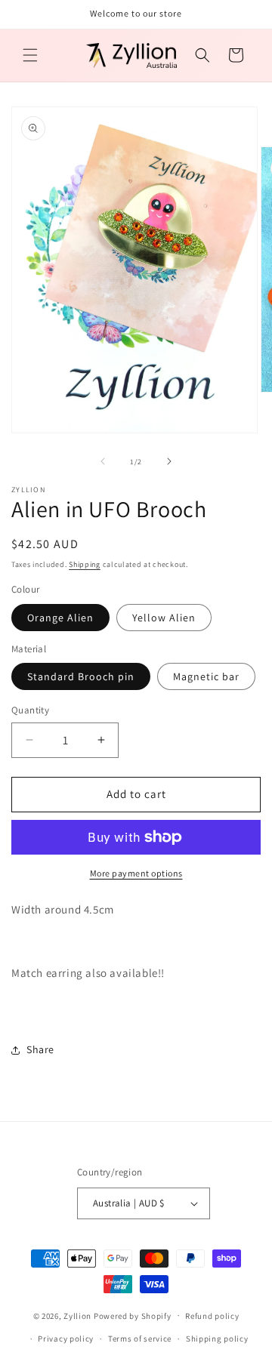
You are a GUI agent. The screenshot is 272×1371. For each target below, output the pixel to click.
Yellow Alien (164, 617)
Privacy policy (66, 1338)
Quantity (30, 710)
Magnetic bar (206, 676)
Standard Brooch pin (80, 676)
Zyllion (77, 1315)
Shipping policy (217, 1338)
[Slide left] (102, 461)
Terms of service (140, 1338)
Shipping (84, 564)
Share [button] (40, 1049)
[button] (30, 55)
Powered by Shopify (133, 1315)
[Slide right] (169, 461)
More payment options (136, 873)
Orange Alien (60, 617)
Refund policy (212, 1316)
